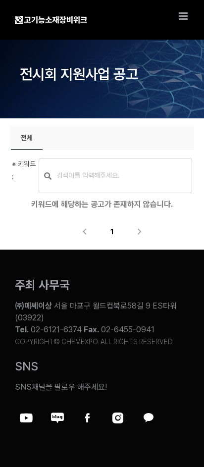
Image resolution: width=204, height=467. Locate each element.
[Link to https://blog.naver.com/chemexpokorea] (57, 418)
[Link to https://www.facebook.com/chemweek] (87, 418)
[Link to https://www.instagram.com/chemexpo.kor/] (118, 418)
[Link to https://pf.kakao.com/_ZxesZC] (148, 418)
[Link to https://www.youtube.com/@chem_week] (26, 418)
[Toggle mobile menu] (184, 16)
